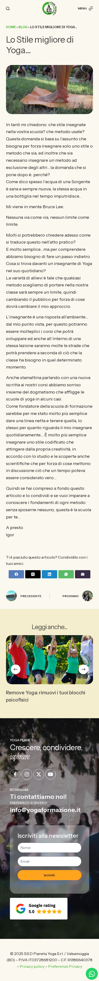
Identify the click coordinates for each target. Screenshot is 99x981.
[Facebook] (16, 574)
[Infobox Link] (49, 793)
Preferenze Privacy (65, 966)
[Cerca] (8, 8)
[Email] (82, 574)
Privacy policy (32, 966)
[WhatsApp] (66, 574)
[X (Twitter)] (33, 574)
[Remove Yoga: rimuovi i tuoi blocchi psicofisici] (49, 659)
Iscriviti (49, 875)
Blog (23, 27)
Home (11, 27)
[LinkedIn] (49, 574)
